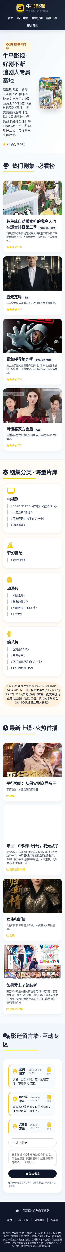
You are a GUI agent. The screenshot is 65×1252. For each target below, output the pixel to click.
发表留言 (34, 1173)
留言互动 (32, 25)
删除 (49, 1073)
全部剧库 (39, 1219)
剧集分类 (37, 18)
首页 (11, 18)
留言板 (54, 1219)
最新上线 (51, 18)
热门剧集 (22, 18)
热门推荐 (23, 1219)
